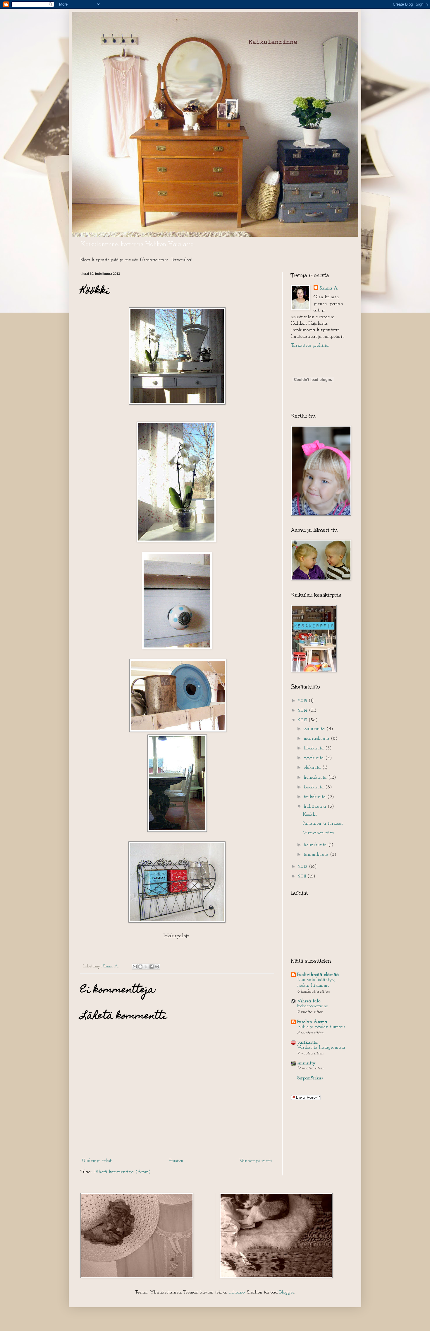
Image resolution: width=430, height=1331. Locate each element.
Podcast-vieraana (312, 1006)
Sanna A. (328, 288)
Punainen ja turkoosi (323, 823)
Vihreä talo (308, 1001)
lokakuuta (314, 748)
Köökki (310, 814)
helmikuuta (316, 845)
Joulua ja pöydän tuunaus (321, 1027)
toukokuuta (315, 797)
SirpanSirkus (310, 1078)
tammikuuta (317, 854)
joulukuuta (315, 729)
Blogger (286, 1292)
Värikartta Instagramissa (321, 1047)
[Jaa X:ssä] (146, 966)
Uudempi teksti (97, 1160)
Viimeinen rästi (318, 833)
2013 (303, 720)
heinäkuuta (316, 777)
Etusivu (175, 1160)
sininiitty (306, 1063)
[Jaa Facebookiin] (151, 966)
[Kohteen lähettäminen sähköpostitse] (135, 966)
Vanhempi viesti (255, 1160)
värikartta (307, 1042)
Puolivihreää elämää (318, 974)
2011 (302, 876)
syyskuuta (314, 758)
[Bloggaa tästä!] (140, 966)
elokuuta (313, 767)
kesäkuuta (314, 787)
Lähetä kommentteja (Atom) (122, 1172)
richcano (236, 1292)
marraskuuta (317, 738)
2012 (303, 866)
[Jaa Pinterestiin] (157, 966)
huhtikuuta (316, 806)
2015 (303, 700)
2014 (303, 710)
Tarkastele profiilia (310, 345)
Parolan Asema (312, 1022)
